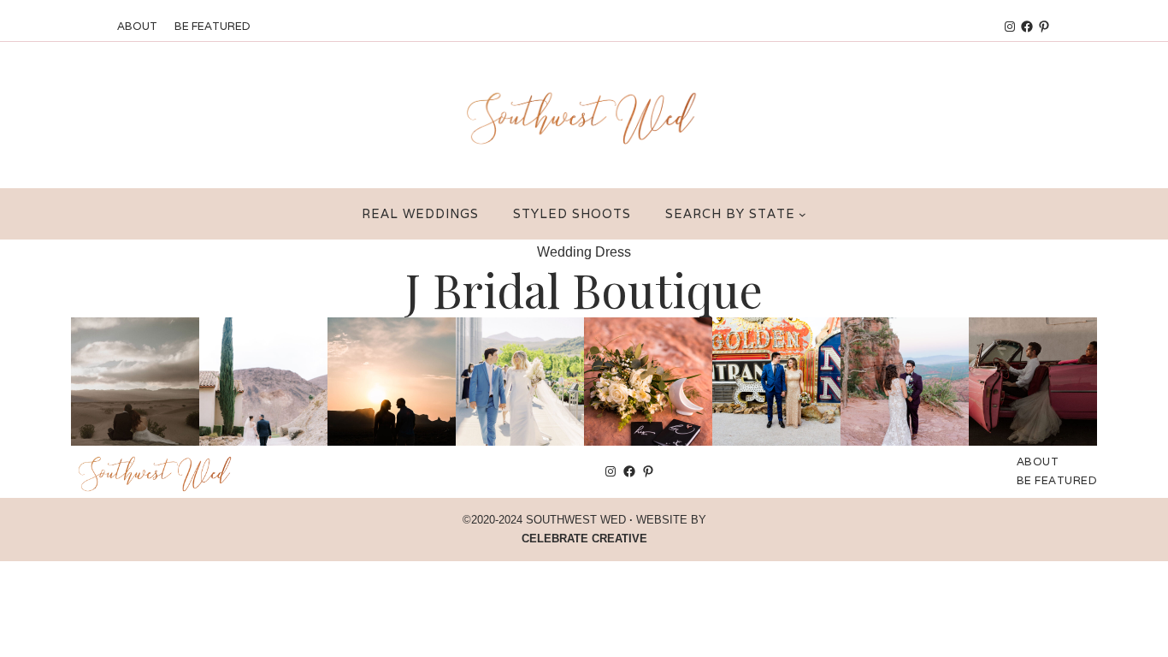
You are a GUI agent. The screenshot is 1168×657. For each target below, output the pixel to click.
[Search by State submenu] (802, 214)
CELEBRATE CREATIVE (584, 538)
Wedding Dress (584, 251)
